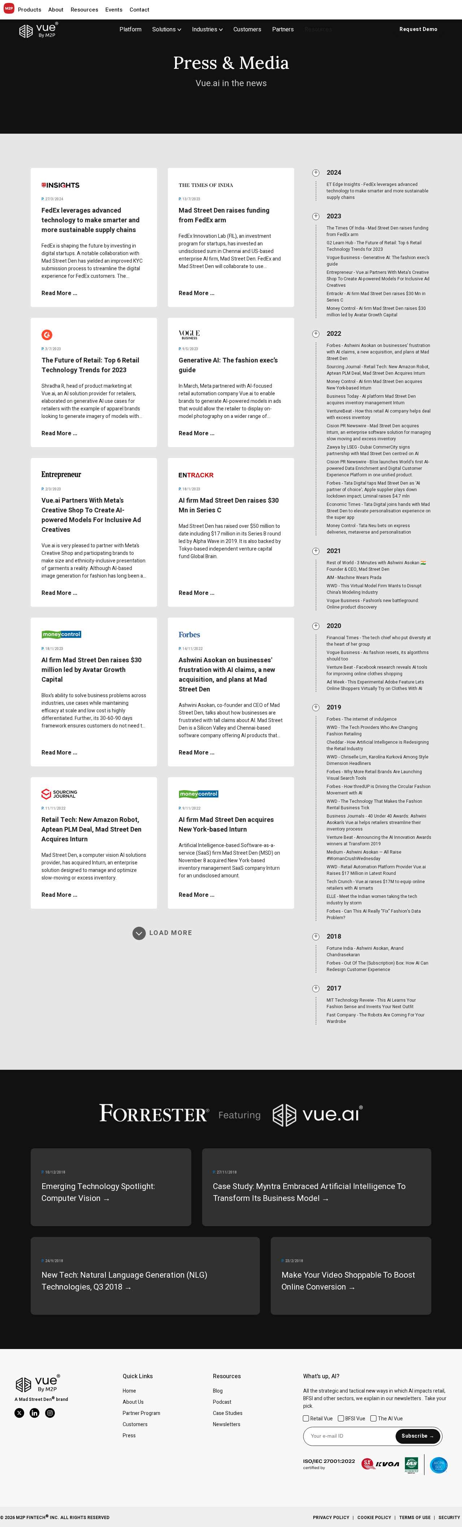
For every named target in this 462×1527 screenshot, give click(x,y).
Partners (283, 29)
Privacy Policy (331, 1517)
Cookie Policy (374, 1517)
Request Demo (419, 29)
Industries (204, 29)
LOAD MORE (170, 933)
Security (449, 1517)
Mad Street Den (35, 1399)
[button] (29, 10)
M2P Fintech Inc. (37, 1517)
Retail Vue (321, 1419)
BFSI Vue (355, 1419)
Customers (247, 29)
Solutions (164, 29)
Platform (130, 29)
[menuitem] (172, 29)
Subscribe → (418, 1436)
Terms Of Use (415, 1517)
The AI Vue (390, 1419)
